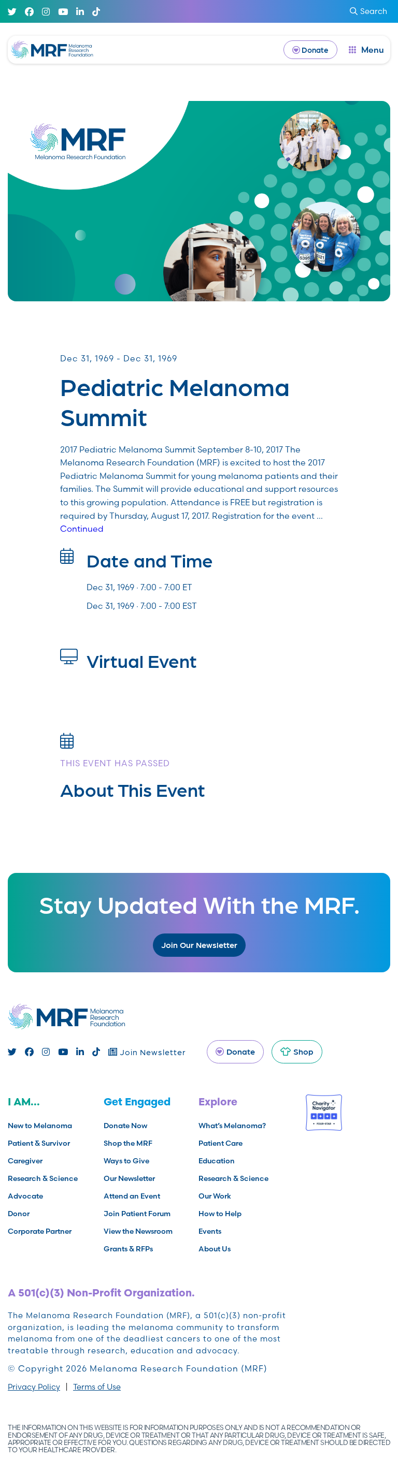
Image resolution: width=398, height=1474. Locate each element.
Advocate (25, 1196)
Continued (82, 528)
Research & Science (43, 1178)
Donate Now (125, 1125)
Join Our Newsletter (199, 945)
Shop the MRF (128, 1143)
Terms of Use (97, 1387)
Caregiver (25, 1160)
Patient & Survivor (39, 1143)
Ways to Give (126, 1160)
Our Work (214, 1196)
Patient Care (220, 1143)
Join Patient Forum (137, 1213)
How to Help (219, 1213)
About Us (214, 1248)
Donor (19, 1213)
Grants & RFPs (128, 1248)
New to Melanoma (40, 1125)
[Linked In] (80, 11)
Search (373, 11)
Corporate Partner (40, 1231)
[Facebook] (29, 11)
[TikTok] (96, 11)
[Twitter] (12, 11)
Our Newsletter (129, 1178)
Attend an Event (132, 1196)
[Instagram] (46, 11)
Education (216, 1160)
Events (209, 1231)
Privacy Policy (34, 1387)
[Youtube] (63, 11)
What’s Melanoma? (232, 1125)
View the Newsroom (138, 1231)
